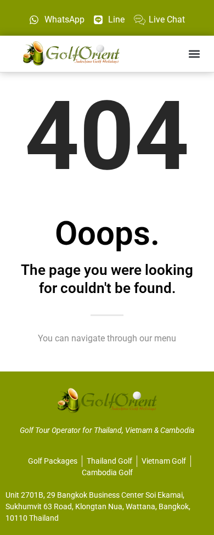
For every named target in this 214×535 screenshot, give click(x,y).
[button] (194, 53)
